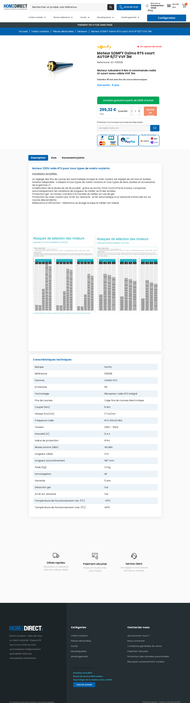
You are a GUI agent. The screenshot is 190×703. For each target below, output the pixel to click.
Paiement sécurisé (137, 651)
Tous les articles (84, 684)
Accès (74, 646)
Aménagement (79, 656)
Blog (150, 10)
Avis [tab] (53, 157)
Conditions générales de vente (144, 646)
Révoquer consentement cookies (145, 661)
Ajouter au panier (150, 112)
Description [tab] (38, 157)
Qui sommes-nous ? (138, 635)
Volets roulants (79, 635)
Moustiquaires (78, 651)
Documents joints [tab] (73, 157)
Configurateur (166, 18)
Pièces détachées (81, 640)
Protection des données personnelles (148, 656)
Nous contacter (136, 640)
